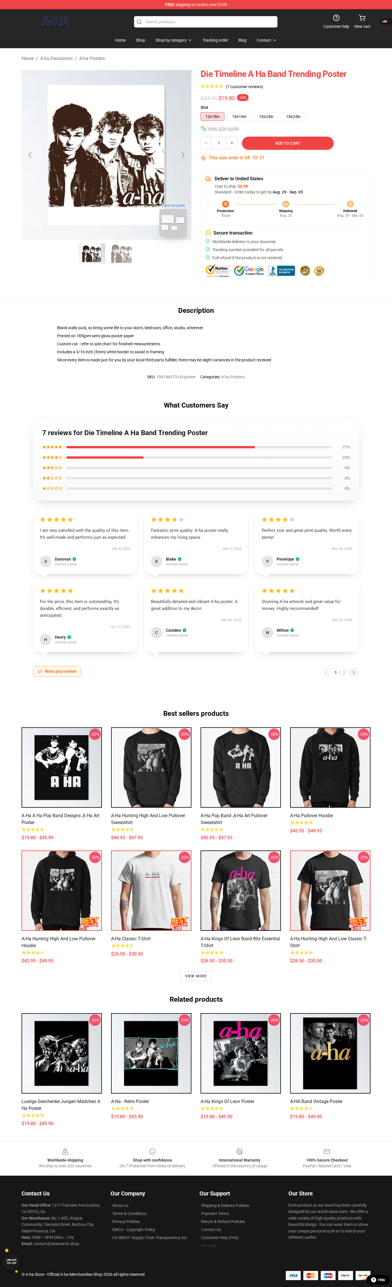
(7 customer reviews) (244, 86)
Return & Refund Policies (223, 1221)
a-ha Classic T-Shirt (131, 938)
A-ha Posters (92, 58)
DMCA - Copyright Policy (133, 1229)
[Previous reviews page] (326, 672)
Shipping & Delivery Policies (225, 1205)
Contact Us (211, 1229)
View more (196, 976)
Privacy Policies (126, 1221)
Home (28, 58)
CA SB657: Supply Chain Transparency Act (149, 1237)
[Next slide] (182, 155)
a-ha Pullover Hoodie (311, 815)
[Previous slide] (30, 155)
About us (120, 1205)
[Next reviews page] (354, 672)
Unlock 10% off (12, 1262)
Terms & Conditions (129, 1213)
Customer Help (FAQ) (220, 1237)
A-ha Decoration (56, 58)
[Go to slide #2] (121, 253)
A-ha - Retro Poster (130, 1101)
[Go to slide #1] (91, 253)
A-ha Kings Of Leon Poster (227, 1101)
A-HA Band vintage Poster (316, 1101)
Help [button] (381, 1280)
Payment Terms (215, 1213)
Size (204, 107)
